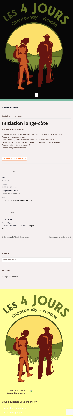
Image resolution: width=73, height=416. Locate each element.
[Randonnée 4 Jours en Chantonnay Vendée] (36, 46)
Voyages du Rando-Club (11, 276)
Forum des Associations (59, 237)
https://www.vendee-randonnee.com (17, 200)
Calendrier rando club (11, 193)
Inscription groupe (13, 412)
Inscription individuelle (15, 408)
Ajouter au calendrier (14, 158)
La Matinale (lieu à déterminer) (16, 237)
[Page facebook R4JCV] (32, 392)
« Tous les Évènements (10, 107)
